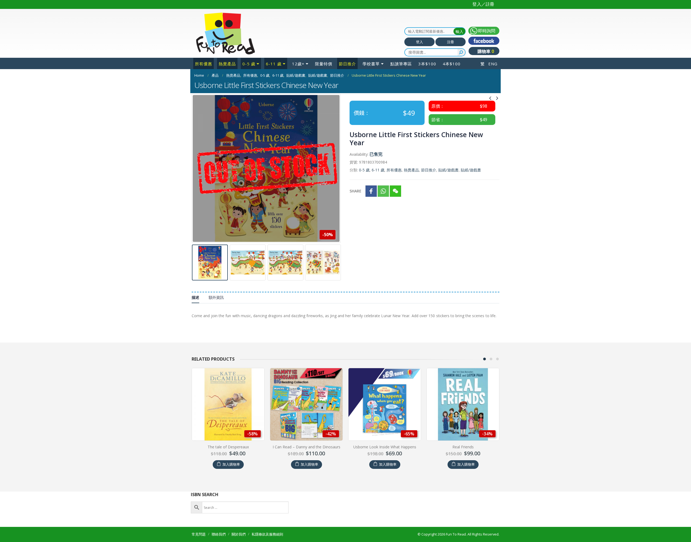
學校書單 (371, 63)
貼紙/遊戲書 (448, 169)
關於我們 (239, 534)
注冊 (450, 41)
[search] (461, 52)
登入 (419, 41)
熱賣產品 (227, 63)
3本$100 (427, 63)
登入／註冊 (483, 4)
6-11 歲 (274, 63)
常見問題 (199, 534)
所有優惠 (203, 63)
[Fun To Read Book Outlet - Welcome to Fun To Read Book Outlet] (225, 33)
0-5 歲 (248, 63)
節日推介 (347, 63)
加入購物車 (231, 464)
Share (355, 191)
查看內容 (466, 464)
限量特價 (323, 63)
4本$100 (451, 63)
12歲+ (298, 63)
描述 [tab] (195, 297)
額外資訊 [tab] (216, 297)
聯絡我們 (219, 534)
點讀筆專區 (401, 63)
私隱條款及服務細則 (267, 534)
